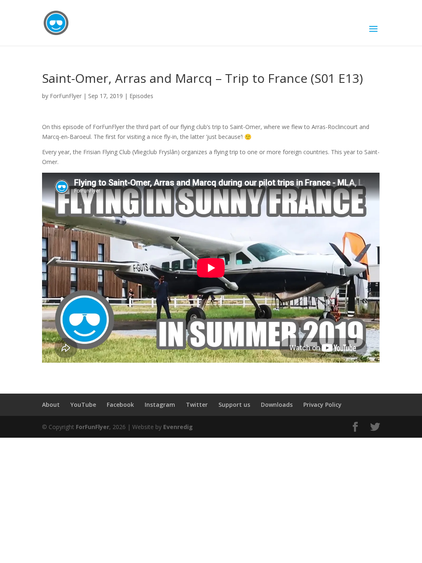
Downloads (277, 404)
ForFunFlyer (66, 96)
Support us (234, 404)
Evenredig (178, 427)
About (51, 404)
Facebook (120, 404)
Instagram (160, 404)
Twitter (197, 404)
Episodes (141, 96)
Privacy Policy (322, 404)
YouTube (83, 404)
